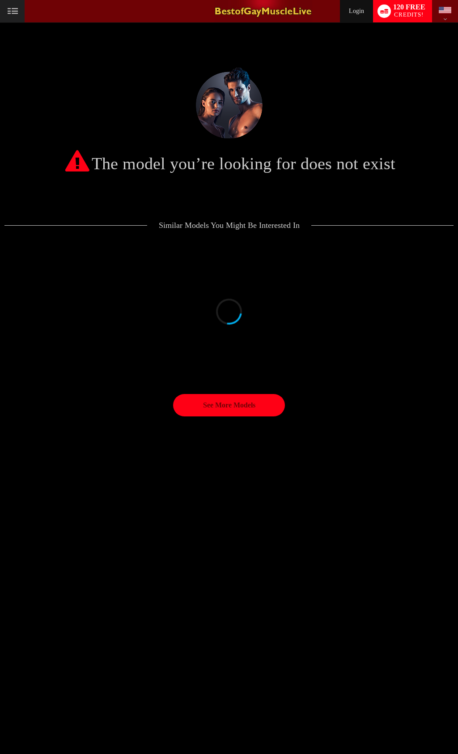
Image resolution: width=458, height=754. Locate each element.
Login (356, 11)
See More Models (229, 405)
